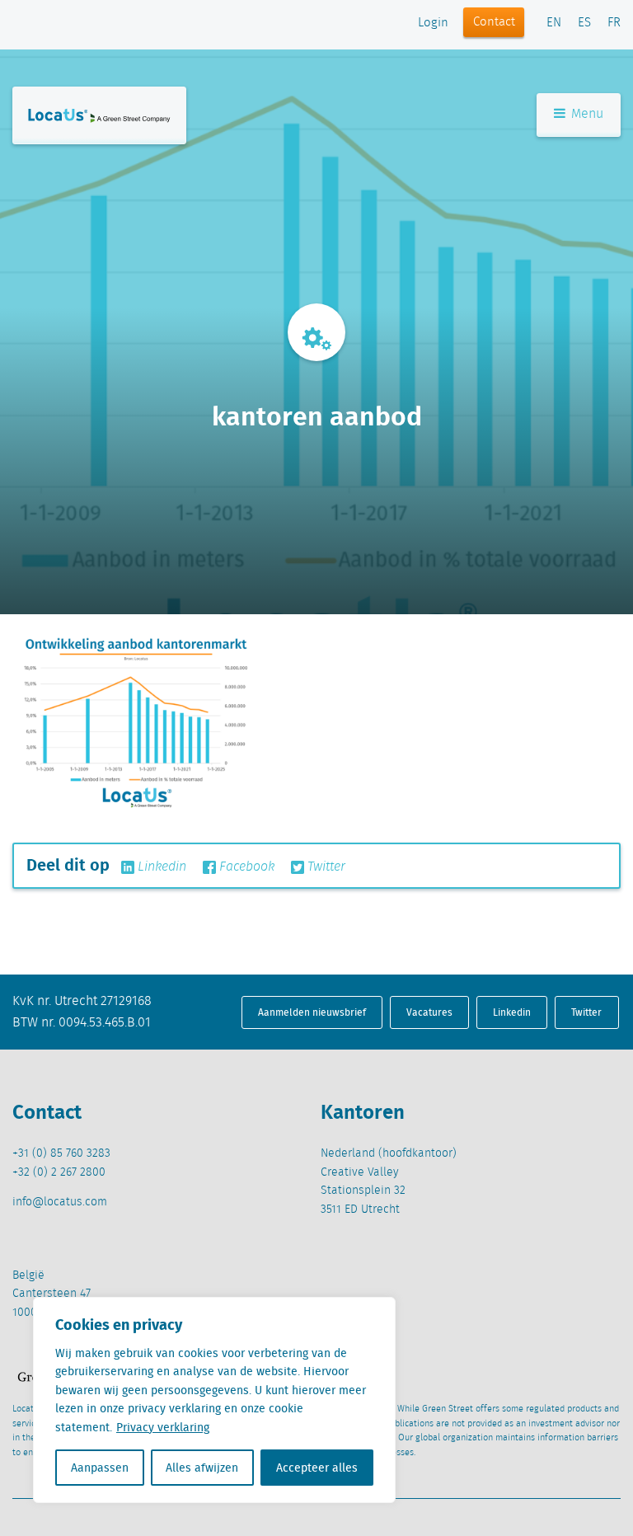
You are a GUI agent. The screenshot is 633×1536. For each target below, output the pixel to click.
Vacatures (429, 1012)
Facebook (245, 867)
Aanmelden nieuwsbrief (312, 1012)
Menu (585, 114)
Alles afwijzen (202, 1467)
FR (614, 23)
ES (584, 23)
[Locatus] (99, 115)
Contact (494, 22)
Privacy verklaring (162, 1427)
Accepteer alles (317, 1467)
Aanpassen (100, 1467)
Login (433, 23)
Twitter (324, 867)
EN (553, 23)
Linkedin (160, 867)
